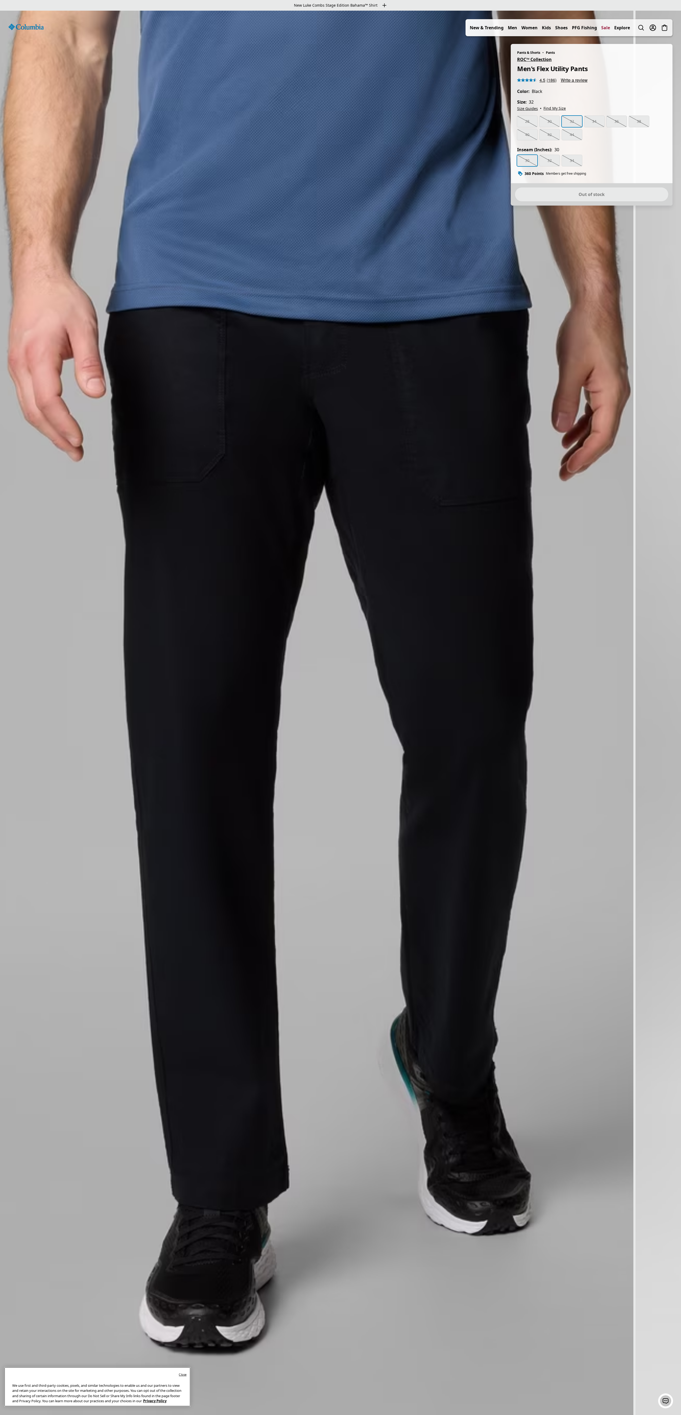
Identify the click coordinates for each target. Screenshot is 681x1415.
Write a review (574, 80)
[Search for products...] (641, 28)
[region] (340, 713)
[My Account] (653, 28)
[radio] (527, 121)
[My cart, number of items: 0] (664, 28)
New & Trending (487, 28)
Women (529, 28)
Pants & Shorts (528, 52)
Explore (622, 28)
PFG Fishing (584, 28)
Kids (546, 28)
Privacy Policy (155, 1400)
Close (182, 1374)
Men (512, 28)
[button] (665, 1400)
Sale (605, 28)
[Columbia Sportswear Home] (26, 27)
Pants (550, 52)
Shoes (561, 28)
